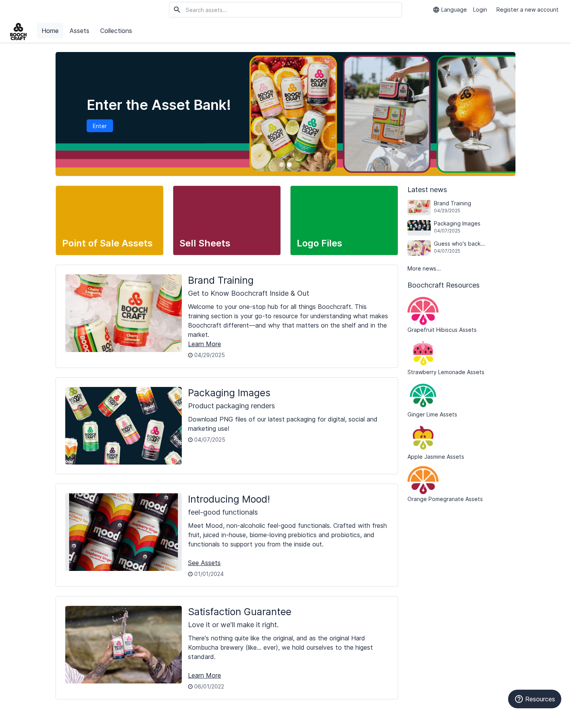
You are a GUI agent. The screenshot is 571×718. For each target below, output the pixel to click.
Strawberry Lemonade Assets (445, 372)
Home (50, 31)
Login (480, 9)
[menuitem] (51, 31)
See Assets (204, 563)
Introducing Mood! (229, 499)
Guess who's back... (459, 247)
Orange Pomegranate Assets (445, 499)
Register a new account (527, 9)
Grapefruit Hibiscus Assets (442, 329)
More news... (424, 268)
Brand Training (221, 280)
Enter (100, 126)
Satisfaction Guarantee (239, 611)
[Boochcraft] (18, 31)
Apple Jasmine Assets (435, 456)
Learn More (204, 344)
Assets (79, 31)
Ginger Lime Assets (432, 414)
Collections (116, 31)
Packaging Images (229, 393)
